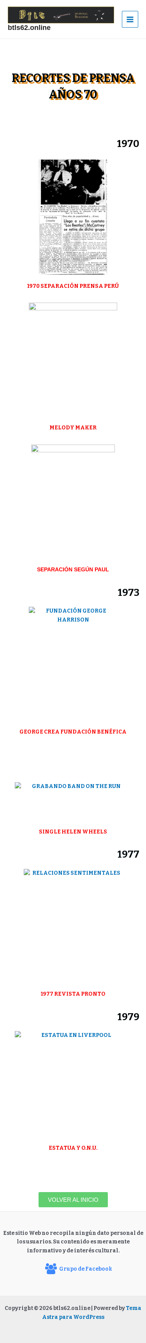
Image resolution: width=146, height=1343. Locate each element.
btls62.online (29, 27)
